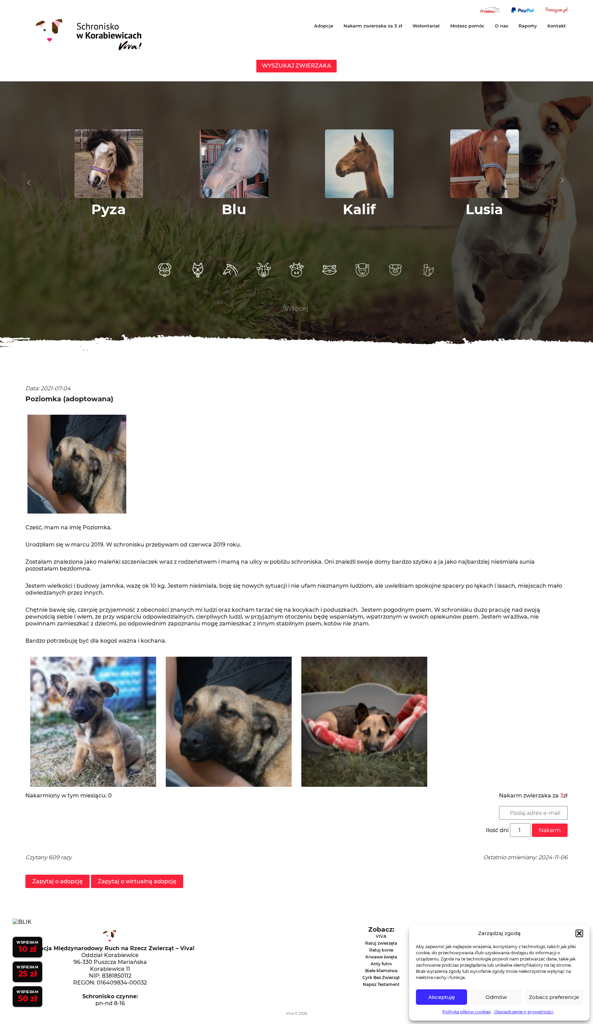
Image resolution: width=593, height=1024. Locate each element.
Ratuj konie (381, 950)
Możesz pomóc (467, 25)
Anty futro (381, 963)
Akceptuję (441, 997)
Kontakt (556, 25)
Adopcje (323, 25)
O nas (501, 25)
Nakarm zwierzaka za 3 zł (373, 25)
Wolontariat (426, 25)
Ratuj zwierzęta (381, 943)
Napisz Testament (381, 984)
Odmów (496, 997)
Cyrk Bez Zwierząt (381, 977)
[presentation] (28, 182)
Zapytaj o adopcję (57, 881)
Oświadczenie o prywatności (523, 1011)
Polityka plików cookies (466, 1011)
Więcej (296, 308)
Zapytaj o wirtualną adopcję (137, 881)
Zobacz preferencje (554, 997)
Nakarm (550, 830)
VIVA (381, 936)
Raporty (528, 25)
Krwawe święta (381, 956)
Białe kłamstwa (381, 970)
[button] (579, 933)
